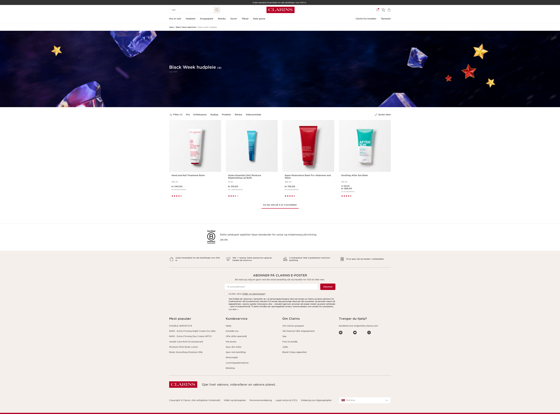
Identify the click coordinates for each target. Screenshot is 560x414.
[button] (173, 71)
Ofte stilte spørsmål (236, 336)
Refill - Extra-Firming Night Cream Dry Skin (192, 331)
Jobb (285, 347)
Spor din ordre (233, 347)
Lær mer (224, 239)
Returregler (232, 357)
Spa (284, 336)
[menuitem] (377, 10)
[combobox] (365, 400)
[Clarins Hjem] (280, 9)
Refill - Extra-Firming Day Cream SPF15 (190, 336)
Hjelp (228, 326)
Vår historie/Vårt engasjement (298, 331)
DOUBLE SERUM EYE (180, 326)
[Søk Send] (217, 10)
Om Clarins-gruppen (293, 326)
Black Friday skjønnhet (294, 352)
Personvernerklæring (261, 400)
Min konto (231, 342)
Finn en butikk (289, 342)
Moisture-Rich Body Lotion (183, 347)
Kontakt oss (232, 331)
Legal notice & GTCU (286, 400)
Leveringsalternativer (237, 363)
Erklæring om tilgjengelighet (316, 400)
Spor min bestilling (236, 352)
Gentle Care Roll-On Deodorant (186, 342)
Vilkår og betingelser (253, 294)
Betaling (230, 368)
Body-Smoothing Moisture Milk (185, 352)
